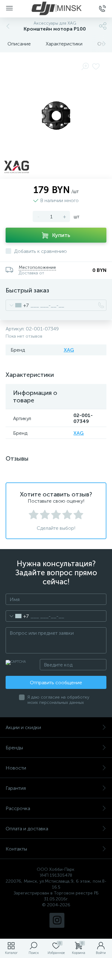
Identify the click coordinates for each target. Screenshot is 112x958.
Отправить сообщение (56, 682)
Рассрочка (18, 808)
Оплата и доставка (27, 829)
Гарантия (16, 788)
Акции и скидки (23, 727)
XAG (69, 350)
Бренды (14, 748)
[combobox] (17, 305)
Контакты (16, 849)
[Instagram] (56, 920)
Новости (16, 768)
